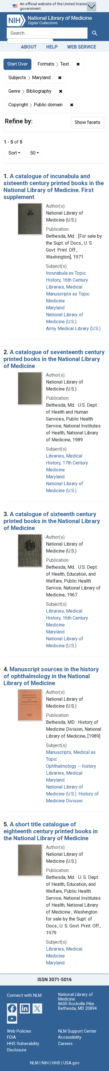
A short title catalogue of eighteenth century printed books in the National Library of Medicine (50, 831)
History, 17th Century (67, 463)
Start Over (17, 64)
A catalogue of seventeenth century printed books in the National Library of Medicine (54, 359)
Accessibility (69, 1037)
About (29, 47)
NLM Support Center (77, 1031)
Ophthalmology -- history (71, 766)
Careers (65, 1043)
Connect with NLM (24, 995)
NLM (34, 1063)
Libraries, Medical (64, 287)
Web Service (81, 47)
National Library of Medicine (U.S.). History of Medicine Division (72, 794)
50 (36, 153)
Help (52, 47)
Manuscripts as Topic (68, 294)
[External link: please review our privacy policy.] (12, 1008)
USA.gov (71, 1063)
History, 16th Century (67, 280)
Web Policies (19, 1031)
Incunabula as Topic (66, 273)
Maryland (55, 307)
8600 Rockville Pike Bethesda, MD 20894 (77, 1006)
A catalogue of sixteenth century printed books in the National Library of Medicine (51, 521)
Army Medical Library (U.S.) (73, 328)
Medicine (55, 301)
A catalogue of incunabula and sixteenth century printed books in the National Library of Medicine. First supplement (53, 186)
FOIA (11, 1037)
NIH (45, 1063)
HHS (56, 1063)
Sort (12, 153)
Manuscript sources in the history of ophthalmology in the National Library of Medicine (51, 676)
